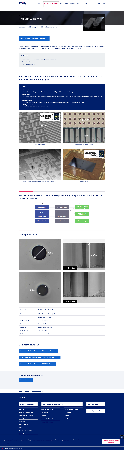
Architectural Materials (26, 412)
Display (43, 415)
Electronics (22, 421)
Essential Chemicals (47, 422)
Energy (21, 427)
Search (93, 4)
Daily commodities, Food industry (26, 432)
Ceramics (66, 415)
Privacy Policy (6, 443)
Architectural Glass (47, 409)
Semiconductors (23, 424)
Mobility (21, 409)
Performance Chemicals (71, 409)
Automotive (44, 412)
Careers (79, 3)
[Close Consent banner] (122, 437)
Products (27, 391)
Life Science (67, 412)
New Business (68, 419)
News (85, 3)
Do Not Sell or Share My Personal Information (111, 441)
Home (20, 391)
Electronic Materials (36, 391)
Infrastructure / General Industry (26, 417)
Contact (99, 4)
